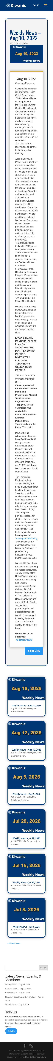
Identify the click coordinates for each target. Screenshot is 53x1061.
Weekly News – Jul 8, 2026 (26, 926)
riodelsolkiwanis (24, 640)
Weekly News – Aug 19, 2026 (26, 705)
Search (43, 968)
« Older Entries (13, 943)
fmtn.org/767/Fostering (26, 538)
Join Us (11, 1031)
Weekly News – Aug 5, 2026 (26, 793)
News (25, 43)
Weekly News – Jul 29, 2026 (26, 838)
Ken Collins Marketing (35, 1057)
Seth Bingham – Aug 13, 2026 (18, 989)
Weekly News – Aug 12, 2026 (26, 749)
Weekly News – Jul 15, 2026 (26, 882)
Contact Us (34, 650)
